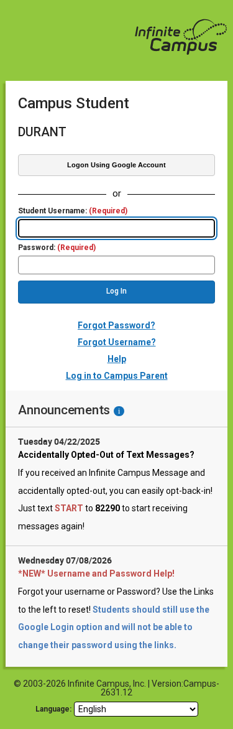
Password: (57, 248)
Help (116, 359)
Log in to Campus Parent (117, 375)
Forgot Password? (116, 325)
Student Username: (72, 211)
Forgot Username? (117, 342)
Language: (53, 709)
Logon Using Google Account (116, 165)
